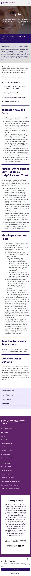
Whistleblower (6, 454)
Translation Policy (6, 458)
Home (3, 36)
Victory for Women (7, 474)
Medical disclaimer (7, 443)
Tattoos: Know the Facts (12, 82)
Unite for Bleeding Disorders (10, 489)
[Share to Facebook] (8, 41)
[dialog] (15, 566)
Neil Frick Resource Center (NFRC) (11, 481)
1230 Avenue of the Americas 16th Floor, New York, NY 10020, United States (14, 422)
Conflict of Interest (7, 450)
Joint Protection (7, 395)
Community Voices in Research (10, 485)
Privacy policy (5, 439)
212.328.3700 (7, 428)
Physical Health (21, 36)
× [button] (29, 559)
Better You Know (6, 470)
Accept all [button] (15, 569)
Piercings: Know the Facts (12, 93)
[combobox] (27, 559)
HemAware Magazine (7, 478)
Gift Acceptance (6, 447)
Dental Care (6, 399)
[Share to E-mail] (10, 41)
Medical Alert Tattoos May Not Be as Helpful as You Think (15, 88)
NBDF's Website (6, 467)
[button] (15, 573)
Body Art (5, 404)
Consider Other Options (11, 102)
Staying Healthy (11, 36)
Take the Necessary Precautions (14, 97)
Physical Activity (8, 391)
